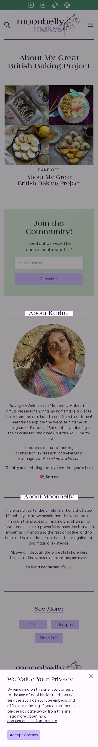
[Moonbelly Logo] (49, 24)
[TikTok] (55, 5)
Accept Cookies (24, 735)
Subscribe (49, 279)
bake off (49, 170)
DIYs (32, 624)
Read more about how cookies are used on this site (32, 718)
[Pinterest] (67, 5)
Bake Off (49, 638)
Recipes (65, 624)
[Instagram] (43, 5)
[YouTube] (31, 5)
